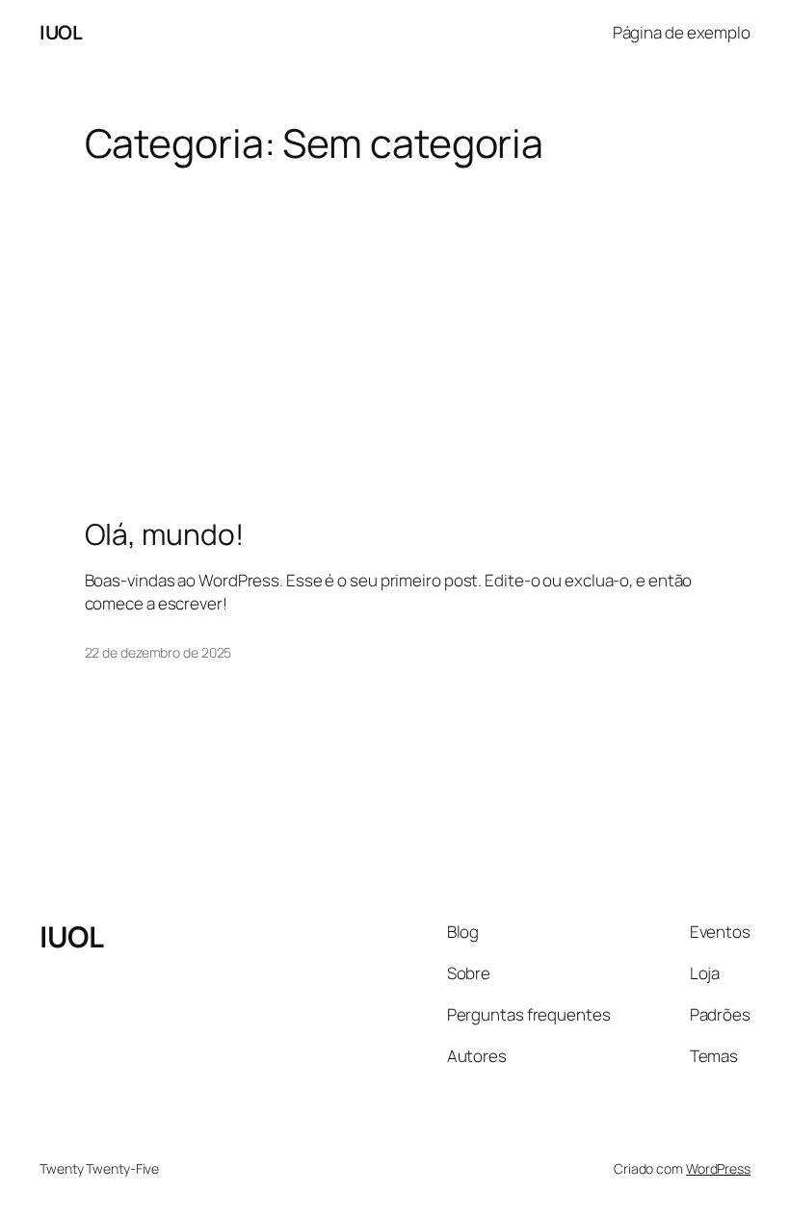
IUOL (61, 32)
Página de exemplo (681, 32)
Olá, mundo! (164, 534)
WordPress (718, 1168)
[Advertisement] (395, 319)
